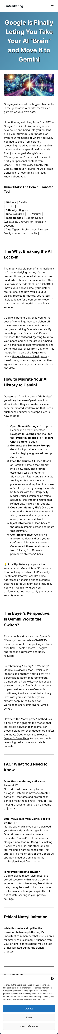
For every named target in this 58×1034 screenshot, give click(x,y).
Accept (29, 1008)
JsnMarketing (13, 6)
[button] (53, 978)
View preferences (29, 1026)
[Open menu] (52, 6)
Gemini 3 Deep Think (16, 738)
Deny (29, 1017)
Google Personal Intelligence (29, 356)
